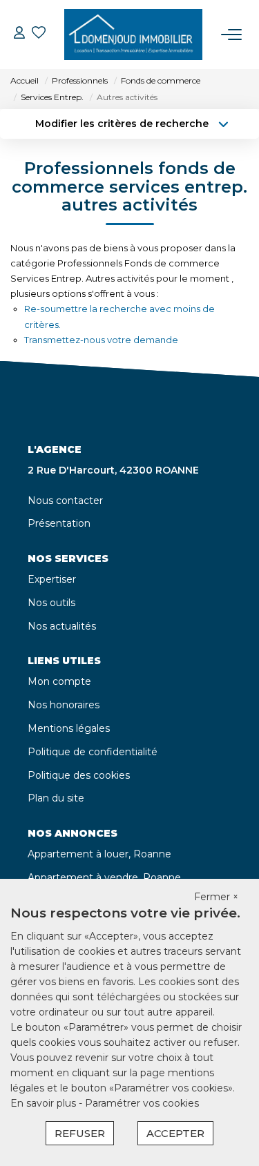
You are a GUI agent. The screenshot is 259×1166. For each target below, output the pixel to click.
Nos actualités (62, 626)
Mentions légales (69, 728)
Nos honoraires (63, 705)
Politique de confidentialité (92, 752)
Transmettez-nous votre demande (101, 339)
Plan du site (56, 798)
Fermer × (216, 897)
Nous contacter (65, 500)
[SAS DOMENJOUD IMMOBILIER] (133, 34)
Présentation (59, 523)
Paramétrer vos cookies (142, 1103)
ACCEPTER (175, 1133)
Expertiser (52, 579)
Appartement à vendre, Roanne (104, 877)
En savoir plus (44, 1103)
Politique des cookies (79, 775)
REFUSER (80, 1133)
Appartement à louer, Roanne (99, 854)
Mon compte (59, 681)
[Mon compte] (19, 34)
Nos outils (51, 602)
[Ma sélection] (39, 34)
